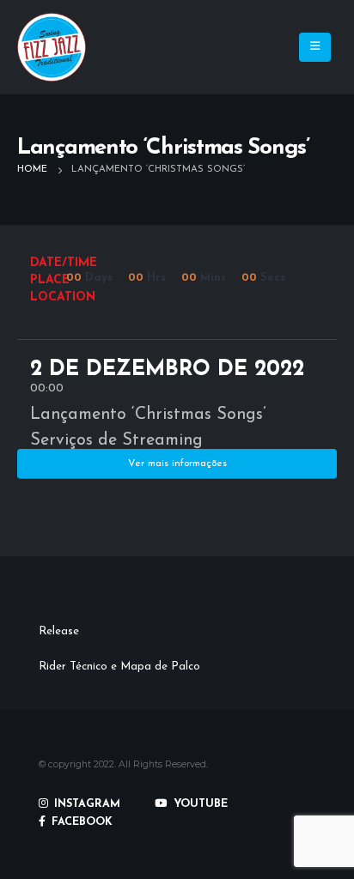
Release (59, 631)
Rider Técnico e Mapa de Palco (119, 666)
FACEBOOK (80, 822)
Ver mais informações (177, 463)
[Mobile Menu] (315, 47)
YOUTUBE (199, 804)
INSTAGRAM (85, 804)
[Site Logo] (51, 47)
